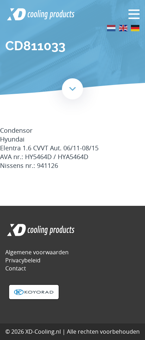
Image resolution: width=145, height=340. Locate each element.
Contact (15, 268)
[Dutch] (111, 27)
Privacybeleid (22, 260)
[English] (123, 27)
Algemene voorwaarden (37, 252)
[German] (135, 27)
